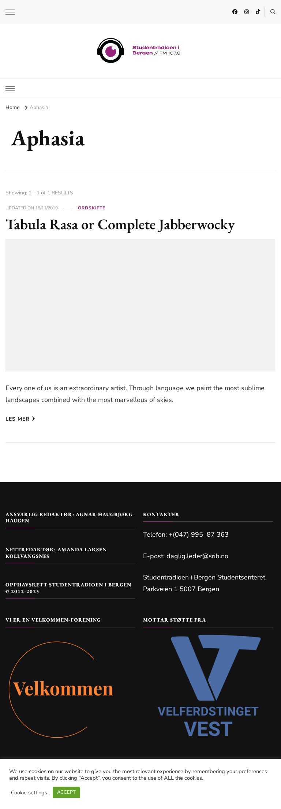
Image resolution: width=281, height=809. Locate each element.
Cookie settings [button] (29, 792)
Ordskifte (91, 208)
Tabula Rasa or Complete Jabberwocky (120, 224)
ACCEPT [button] (66, 792)
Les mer (17, 418)
